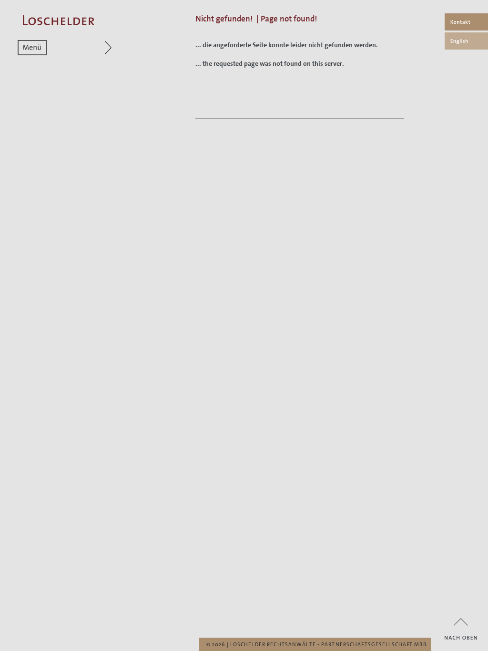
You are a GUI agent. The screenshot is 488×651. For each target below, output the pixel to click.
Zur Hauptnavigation (90, 47)
